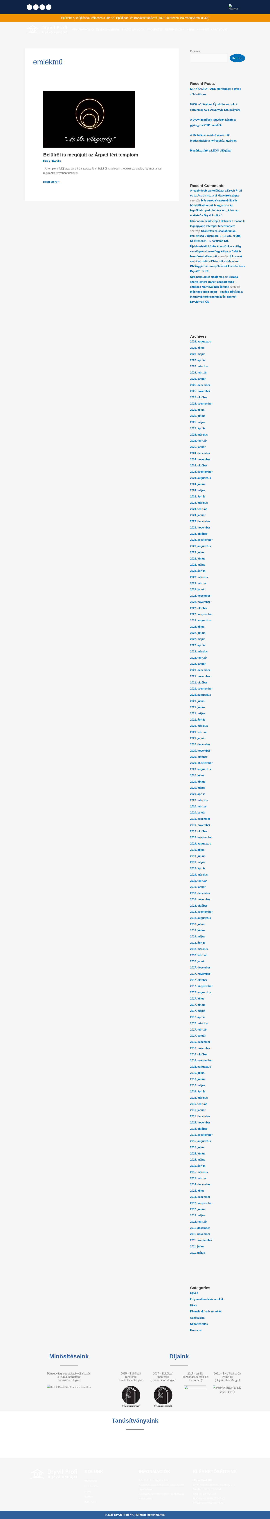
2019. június (197, 856)
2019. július (197, 849)
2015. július (197, 1147)
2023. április (197, 570)
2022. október (198, 608)
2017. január (198, 1035)
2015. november (200, 1122)
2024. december (200, 453)
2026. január (198, 378)
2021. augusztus (200, 694)
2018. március (199, 948)
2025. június (197, 415)
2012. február (198, 1221)
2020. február (198, 806)
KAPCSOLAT (219, 29)
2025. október (198, 397)
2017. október (198, 980)
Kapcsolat (90, 1502)
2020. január (198, 812)
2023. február (198, 583)
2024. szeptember (201, 471)
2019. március (199, 874)
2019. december (200, 818)
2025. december (200, 385)
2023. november (200, 527)
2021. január (198, 738)
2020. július (197, 775)
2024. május (197, 490)
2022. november (200, 601)
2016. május (197, 1085)
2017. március (199, 1023)
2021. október (198, 682)
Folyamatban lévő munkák (207, 1299)
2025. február (198, 440)
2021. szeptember (201, 688)
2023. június (197, 558)
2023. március (199, 577)
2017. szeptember (201, 986)
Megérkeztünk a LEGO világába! (210, 150)
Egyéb (194, 1292)
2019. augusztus (200, 843)
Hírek (46, 161)
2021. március (199, 725)
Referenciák (91, 1486)
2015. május (197, 1159)
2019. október (198, 831)
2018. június (197, 930)
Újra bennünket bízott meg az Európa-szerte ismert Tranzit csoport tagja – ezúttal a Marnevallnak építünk (214, 281)
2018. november (200, 899)
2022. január (198, 663)
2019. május (197, 862)
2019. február (198, 880)
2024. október (198, 465)
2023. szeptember (201, 539)
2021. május (197, 713)
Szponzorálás (199, 1323)
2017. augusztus (200, 992)
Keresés (195, 51)
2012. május (197, 1215)
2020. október (198, 756)
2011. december (200, 1227)
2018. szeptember (201, 911)
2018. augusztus (200, 917)
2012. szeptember (201, 1203)
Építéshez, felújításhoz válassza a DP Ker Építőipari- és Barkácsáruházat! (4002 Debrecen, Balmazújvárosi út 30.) (135, 17)
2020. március (199, 800)
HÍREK (190, 29)
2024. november (200, 459)
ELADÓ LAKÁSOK (133, 29)
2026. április (197, 360)
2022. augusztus (200, 620)
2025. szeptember (201, 403)
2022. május (197, 639)
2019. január (198, 886)
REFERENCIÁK (175, 29)
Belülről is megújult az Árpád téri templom (90, 155)
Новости (195, 1330)
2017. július (197, 998)
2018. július (197, 924)
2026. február (198, 372)
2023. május (197, 564)
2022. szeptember (201, 614)
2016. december (200, 1041)
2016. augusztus (200, 1066)
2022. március (199, 651)
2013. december (200, 1196)
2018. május (197, 936)
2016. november (200, 1048)
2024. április (197, 496)
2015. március (199, 1172)
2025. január (198, 446)
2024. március (199, 502)
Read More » (51, 181)
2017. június (197, 1004)
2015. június (197, 1153)
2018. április (197, 942)
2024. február (198, 508)
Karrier (88, 1496)
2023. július (197, 552)
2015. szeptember (201, 1134)
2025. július (197, 409)
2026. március (199, 366)
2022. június (197, 632)
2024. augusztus (200, 477)
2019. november (200, 825)
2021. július (197, 701)
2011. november (200, 1233)
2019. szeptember (201, 837)
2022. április (197, 645)
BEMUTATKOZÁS (83, 29)
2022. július (197, 626)
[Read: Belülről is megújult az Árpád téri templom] (89, 118)
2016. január (198, 1110)
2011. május (197, 1252)
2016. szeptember (201, 1060)
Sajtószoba (197, 1317)
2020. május (197, 787)
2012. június (197, 1209)
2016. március (199, 1097)
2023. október (198, 533)
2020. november (200, 750)
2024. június (197, 484)
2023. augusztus (200, 546)
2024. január (198, 515)
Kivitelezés (91, 1480)
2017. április (197, 1017)
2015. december (200, 1116)
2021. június (197, 707)
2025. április (197, 428)
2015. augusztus (200, 1141)
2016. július (197, 1072)
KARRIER (203, 29)
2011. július (197, 1246)
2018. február (198, 955)
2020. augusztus (200, 769)
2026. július (197, 347)
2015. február (198, 1178)
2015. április (197, 1165)
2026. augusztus (200, 341)
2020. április (197, 793)
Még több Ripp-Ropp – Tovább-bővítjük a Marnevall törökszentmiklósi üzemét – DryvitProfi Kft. (216, 296)
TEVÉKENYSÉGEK (108, 29)
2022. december (200, 595)
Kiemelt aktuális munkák (205, 1311)
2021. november (200, 676)
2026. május (197, 354)
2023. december (200, 521)
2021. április (197, 719)
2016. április (197, 1091)
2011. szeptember (201, 1240)
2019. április (197, 868)
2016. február (198, 1103)
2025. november (200, 391)
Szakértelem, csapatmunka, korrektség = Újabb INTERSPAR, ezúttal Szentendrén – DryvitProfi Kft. (215, 235)
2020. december (200, 744)
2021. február (198, 732)
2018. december (200, 893)
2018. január (198, 961)
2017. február (198, 1029)
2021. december (200, 670)
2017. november (200, 973)
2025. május (197, 422)
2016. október (198, 1054)
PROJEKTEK (155, 29)
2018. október (198, 905)
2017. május (197, 1010)
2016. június (197, 1079)
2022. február (198, 657)
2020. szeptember (201, 762)
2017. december (200, 967)
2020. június (197, 781)
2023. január (198, 589)
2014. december (200, 1184)
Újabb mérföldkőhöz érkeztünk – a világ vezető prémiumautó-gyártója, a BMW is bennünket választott (215, 251)
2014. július (197, 1190)
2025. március (199, 434)
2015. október (198, 1128)
